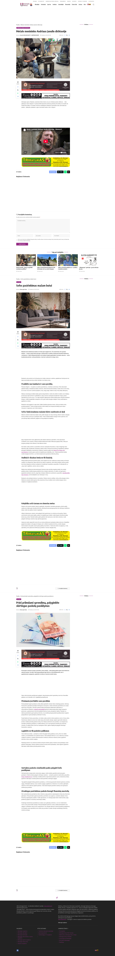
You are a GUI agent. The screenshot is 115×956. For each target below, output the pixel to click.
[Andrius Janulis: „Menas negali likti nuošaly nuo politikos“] (26, 260)
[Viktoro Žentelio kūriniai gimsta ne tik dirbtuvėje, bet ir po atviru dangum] (47, 260)
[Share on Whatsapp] (17, 93)
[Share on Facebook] (65, 35)
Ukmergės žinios (23, 289)
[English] (88, 4)
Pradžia (18, 24)
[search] (93, 4)
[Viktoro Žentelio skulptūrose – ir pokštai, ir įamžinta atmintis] (68, 260)
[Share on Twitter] (67, 35)
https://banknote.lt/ (26, 776)
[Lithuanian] (90, 4)
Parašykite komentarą (63, 588)
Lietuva (18, 599)
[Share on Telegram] (69, 35)
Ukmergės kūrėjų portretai (23, 27)
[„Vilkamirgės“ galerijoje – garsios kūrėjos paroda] (89, 260)
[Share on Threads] (68, 172)
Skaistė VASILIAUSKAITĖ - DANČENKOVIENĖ (29, 35)
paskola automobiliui (39, 709)
